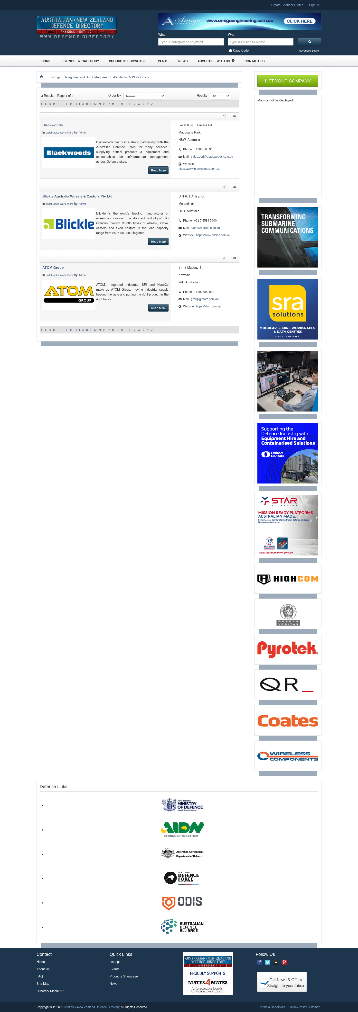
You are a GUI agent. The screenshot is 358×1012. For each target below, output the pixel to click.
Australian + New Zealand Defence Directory (90, 1007)
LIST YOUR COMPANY (288, 81)
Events (162, 61)
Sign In (314, 4)
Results (202, 95)
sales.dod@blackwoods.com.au (212, 156)
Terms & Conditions (272, 1007)
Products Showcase (127, 61)
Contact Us (255, 61)
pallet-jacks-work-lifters (59, 132)
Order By (114, 95)
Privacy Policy (297, 1007)
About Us (43, 969)
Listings (55, 77)
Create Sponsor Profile (287, 4)
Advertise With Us (214, 61)
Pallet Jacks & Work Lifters (129, 77)
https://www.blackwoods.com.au (199, 168)
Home (46, 61)
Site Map (43, 983)
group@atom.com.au (205, 299)
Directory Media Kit (50, 990)
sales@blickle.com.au (205, 228)
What (162, 34)
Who (231, 34)
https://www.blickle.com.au (213, 235)
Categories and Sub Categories (85, 77)
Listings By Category (80, 61)
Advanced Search (309, 50)
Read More (158, 170)
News (183, 61)
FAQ (40, 976)
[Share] (224, 116)
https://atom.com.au (209, 306)
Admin (83, 132)
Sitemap (314, 1007)
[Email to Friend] (235, 116)
